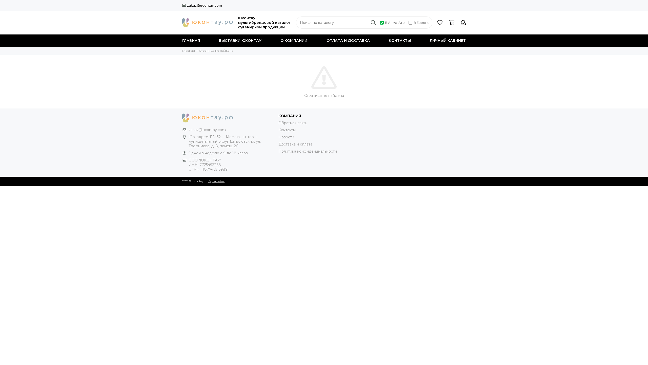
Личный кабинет (448, 40)
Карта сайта (216, 181)
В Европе (422, 23)
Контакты (400, 40)
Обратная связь (292, 123)
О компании (293, 40)
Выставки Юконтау (240, 40)
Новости (286, 137)
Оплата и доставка (348, 40)
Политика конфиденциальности (307, 151)
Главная (191, 40)
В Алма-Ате (395, 23)
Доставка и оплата (295, 144)
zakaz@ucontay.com (204, 5)
